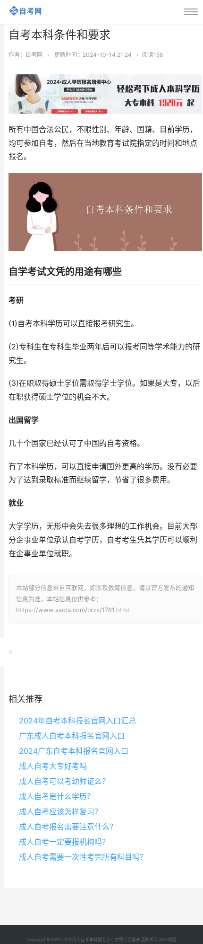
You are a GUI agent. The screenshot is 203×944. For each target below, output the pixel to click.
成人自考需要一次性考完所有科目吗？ (83, 857)
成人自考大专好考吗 (53, 766)
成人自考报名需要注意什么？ (68, 826)
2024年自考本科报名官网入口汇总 (77, 720)
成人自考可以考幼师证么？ (64, 781)
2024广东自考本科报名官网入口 (73, 751)
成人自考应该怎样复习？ (60, 811)
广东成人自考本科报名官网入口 (72, 735)
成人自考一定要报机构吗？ (64, 841)
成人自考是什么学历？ (56, 796)
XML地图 (168, 939)
